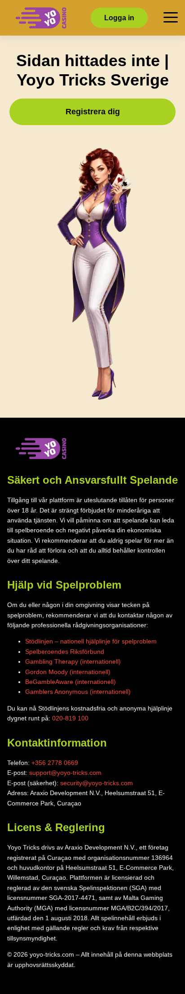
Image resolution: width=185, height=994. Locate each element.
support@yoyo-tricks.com (65, 772)
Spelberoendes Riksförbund (64, 651)
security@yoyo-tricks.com (96, 783)
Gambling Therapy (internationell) (73, 661)
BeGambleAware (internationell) (70, 681)
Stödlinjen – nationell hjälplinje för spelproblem (91, 641)
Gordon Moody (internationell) (67, 671)
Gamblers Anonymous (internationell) (78, 691)
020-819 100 (70, 718)
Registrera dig (93, 111)
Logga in (119, 18)
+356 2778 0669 (54, 762)
